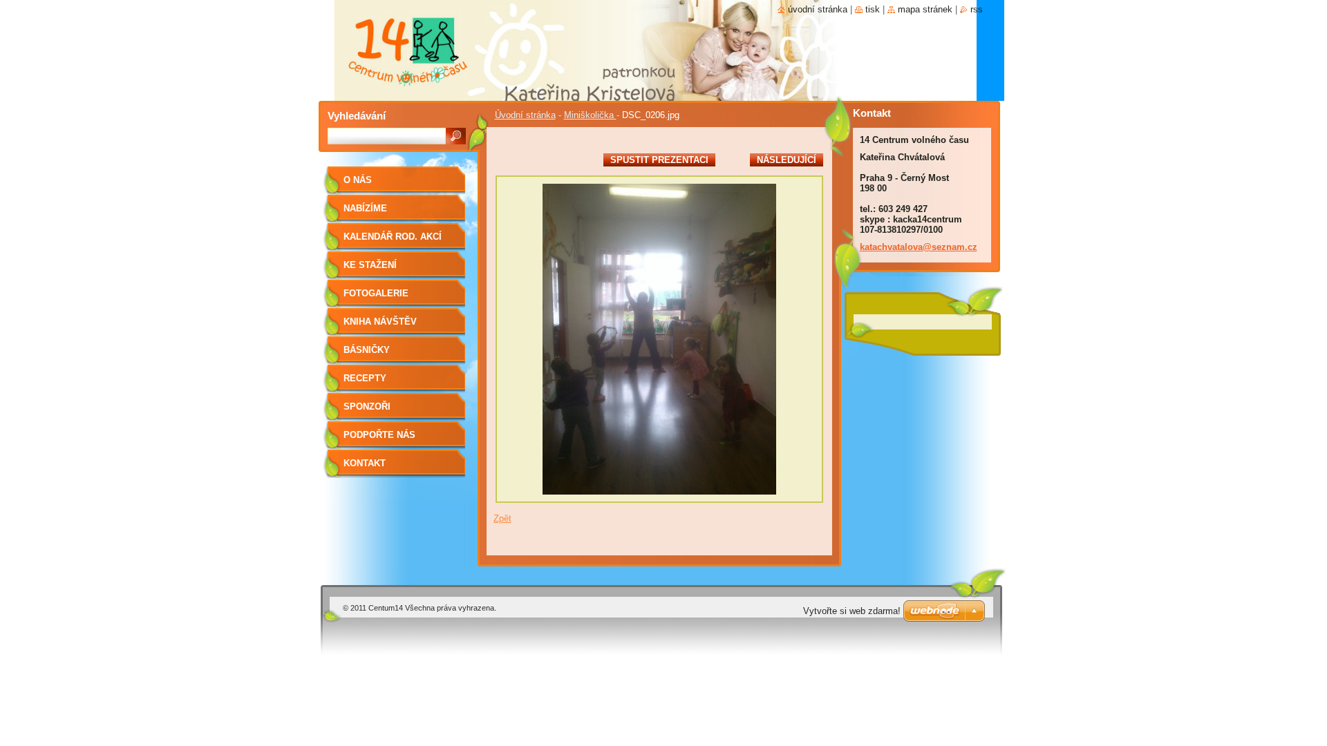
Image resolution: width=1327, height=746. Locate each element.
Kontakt (364, 463)
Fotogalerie (375, 293)
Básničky (366, 350)
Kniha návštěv (380, 321)
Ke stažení (370, 265)
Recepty (364, 378)
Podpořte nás (379, 435)
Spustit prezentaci (659, 160)
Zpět (502, 518)
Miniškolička (590, 115)
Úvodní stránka (525, 115)
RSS (976, 9)
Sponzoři (366, 406)
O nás (357, 180)
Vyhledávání (357, 116)
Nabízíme (365, 208)
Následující (786, 160)
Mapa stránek (925, 9)
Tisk (872, 9)
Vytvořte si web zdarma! (852, 611)
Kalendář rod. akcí (392, 236)
